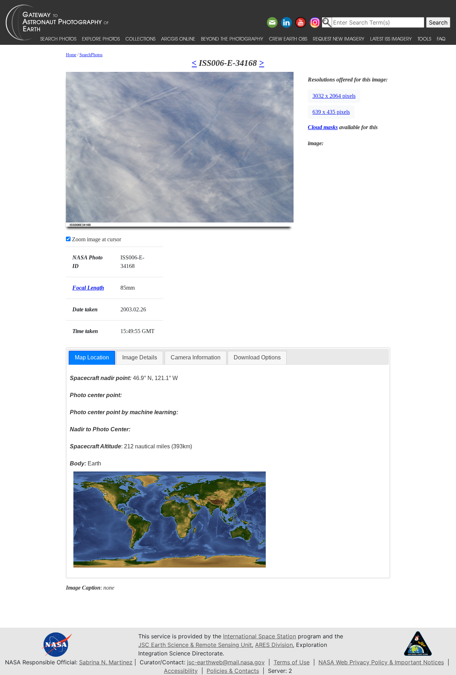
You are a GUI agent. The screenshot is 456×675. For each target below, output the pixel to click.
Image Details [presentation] (139, 357)
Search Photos (58, 38)
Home (71, 54)
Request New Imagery (338, 38)
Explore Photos (101, 38)
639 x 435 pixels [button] (331, 112)
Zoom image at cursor (96, 239)
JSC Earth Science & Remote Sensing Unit (195, 644)
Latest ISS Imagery (391, 38)
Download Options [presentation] (257, 357)
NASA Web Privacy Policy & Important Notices (381, 662)
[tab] (92, 358)
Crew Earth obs (288, 38)
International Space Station (259, 636)
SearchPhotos (91, 54)
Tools (424, 38)
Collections (140, 38)
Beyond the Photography (232, 38)
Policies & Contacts (233, 670)
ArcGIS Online (178, 38)
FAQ (441, 38)
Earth (85, 463)
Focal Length (88, 288)
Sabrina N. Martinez (106, 662)
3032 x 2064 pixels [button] (334, 96)
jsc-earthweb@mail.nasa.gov (226, 662)
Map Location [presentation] (92, 357)
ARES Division (274, 644)
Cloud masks (323, 127)
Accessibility (181, 670)
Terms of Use (292, 662)
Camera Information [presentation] (196, 357)
